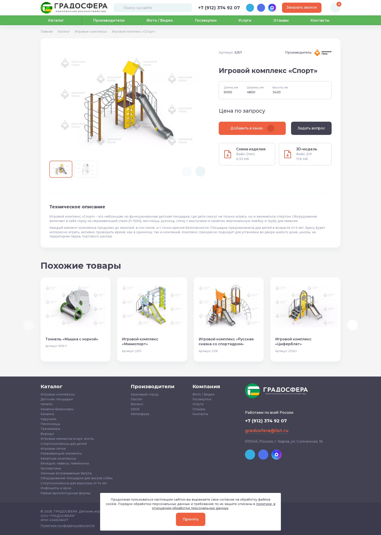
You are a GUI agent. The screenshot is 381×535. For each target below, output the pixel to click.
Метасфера (140, 414)
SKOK (135, 409)
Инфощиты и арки (56, 488)
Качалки (47, 414)
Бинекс (137, 404)
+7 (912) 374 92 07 (219, 7)
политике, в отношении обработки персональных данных (213, 506)
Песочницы (50, 424)
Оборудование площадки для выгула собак (77, 478)
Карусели (48, 419)
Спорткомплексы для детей (64, 444)
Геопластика (51, 468)
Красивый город (144, 394)
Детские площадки (57, 399)
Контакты (319, 20)
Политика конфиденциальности (68, 526)
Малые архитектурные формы (65, 493)
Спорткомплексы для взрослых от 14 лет (74, 483)
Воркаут (47, 434)
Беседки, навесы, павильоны (65, 463)
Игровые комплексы (91, 32)
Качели (46, 404)
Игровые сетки (53, 449)
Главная (47, 32)
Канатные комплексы (58, 458)
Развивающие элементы (61, 453)
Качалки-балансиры (57, 409)
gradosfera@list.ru (266, 430)
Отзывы (281, 20)
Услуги (244, 20)
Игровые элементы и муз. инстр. (67, 439)
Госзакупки (206, 20)
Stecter (136, 399)
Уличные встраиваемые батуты (66, 473)
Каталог (64, 32)
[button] (200, 171)
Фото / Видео (159, 20)
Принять (191, 519)
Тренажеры (50, 429)
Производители (109, 20)
